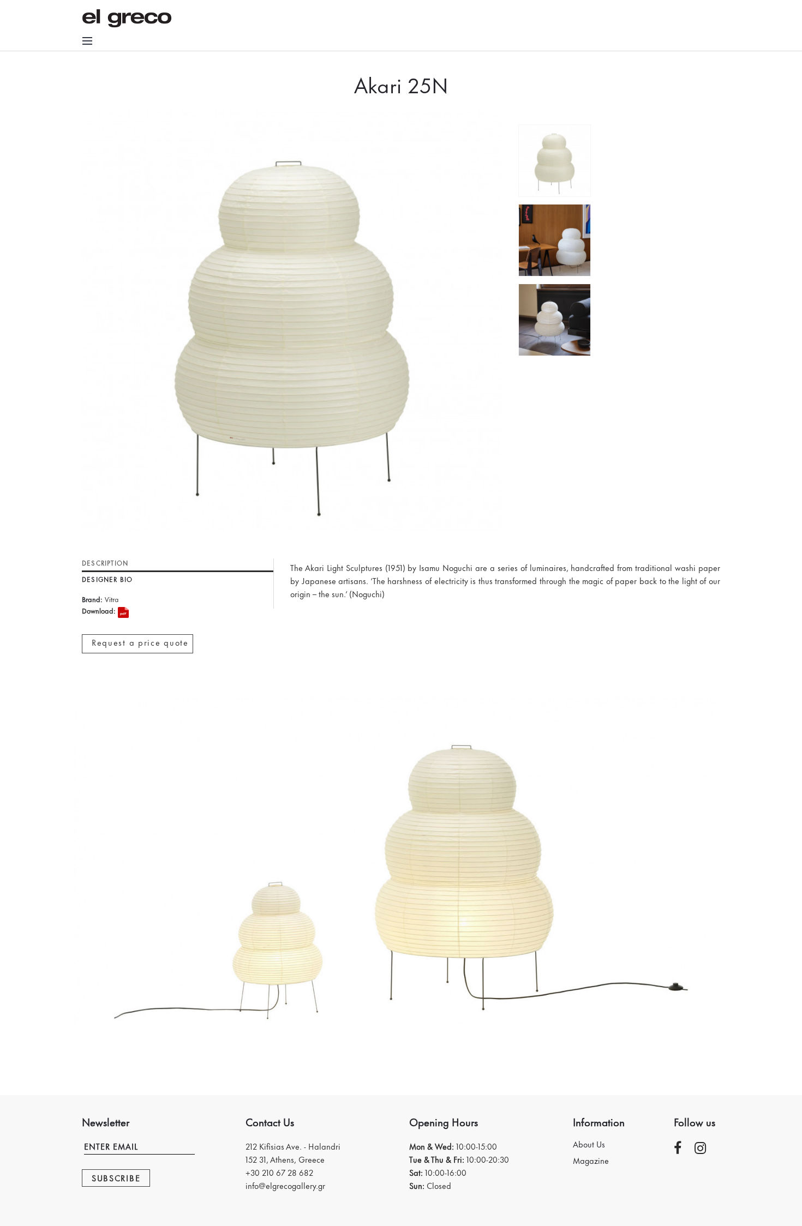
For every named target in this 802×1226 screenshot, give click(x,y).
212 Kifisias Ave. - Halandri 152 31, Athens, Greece (293, 1152)
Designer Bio (107, 580)
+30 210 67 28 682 (279, 1172)
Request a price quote (140, 642)
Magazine (591, 1160)
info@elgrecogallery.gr (285, 1185)
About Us (589, 1144)
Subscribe (116, 1177)
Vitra (112, 599)
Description (105, 564)
